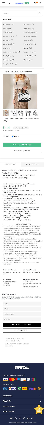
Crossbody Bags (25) (10, 36)
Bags (21, 72)
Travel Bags (28, 72)
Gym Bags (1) (7, 29)
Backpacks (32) (29, 25)
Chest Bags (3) (8, 40)
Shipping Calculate (22, 151)
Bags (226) (7, 19)
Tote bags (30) (8, 32)
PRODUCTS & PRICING (12, 72)
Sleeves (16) (7, 48)
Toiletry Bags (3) (8, 56)
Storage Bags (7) (8, 60)
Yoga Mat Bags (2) (30, 56)
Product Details (10, 164)
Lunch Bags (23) (8, 44)
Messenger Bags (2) (30, 36)
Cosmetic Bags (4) (30, 44)
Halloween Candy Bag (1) (11, 52)
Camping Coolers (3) (10, 64)
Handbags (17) (8, 25)
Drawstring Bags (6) (30, 32)
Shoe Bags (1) (28, 60)
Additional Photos (32, 164)
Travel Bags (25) (29, 29)
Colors (6, 136)
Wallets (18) (28, 48)
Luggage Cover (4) (30, 52)
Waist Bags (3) (28, 40)
